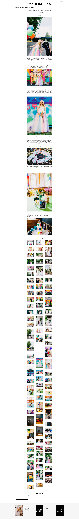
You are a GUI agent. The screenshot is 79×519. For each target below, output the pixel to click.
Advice (21, 7)
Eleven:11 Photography (41, 14)
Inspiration (17, 7)
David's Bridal (58, 495)
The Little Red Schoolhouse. (40, 62)
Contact (47, 507)
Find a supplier (27, 7)
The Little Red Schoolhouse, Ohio (24, 496)
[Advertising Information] (60, 510)
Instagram (27, 507)
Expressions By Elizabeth (56, 496)
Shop (32, 7)
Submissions (47, 508)
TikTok (27, 509)
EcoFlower (41, 496)
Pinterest (27, 508)
